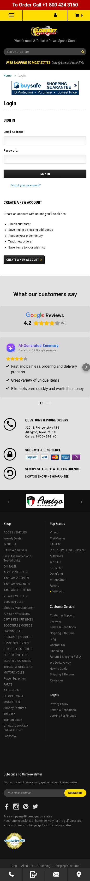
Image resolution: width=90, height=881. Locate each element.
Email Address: (14, 132)
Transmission (13, 719)
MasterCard (55, 457)
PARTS (8, 684)
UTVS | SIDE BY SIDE (17, 643)
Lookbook (10, 736)
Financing (56, 651)
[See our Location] (79, 874)
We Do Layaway (60, 662)
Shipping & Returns (62, 633)
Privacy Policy (59, 704)
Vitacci (54, 532)
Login (22, 75)
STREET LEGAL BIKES (17, 649)
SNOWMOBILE (13, 631)
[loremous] (45, 501)
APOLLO (55, 562)
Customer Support (62, 615)
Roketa (54, 585)
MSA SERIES (12, 702)
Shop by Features (15, 708)
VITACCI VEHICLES (16, 596)
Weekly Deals (13, 538)
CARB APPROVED (15, 550)
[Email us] (56, 874)
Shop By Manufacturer (18, 607)
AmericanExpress (65, 457)
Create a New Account (22, 259)
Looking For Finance (63, 715)
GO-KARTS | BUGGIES (17, 637)
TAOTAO (55, 544)
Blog (53, 639)
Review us (57, 680)
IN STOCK (10, 544)
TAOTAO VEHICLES (16, 578)
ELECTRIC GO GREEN (17, 660)
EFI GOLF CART (13, 696)
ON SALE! (10, 566)
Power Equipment (15, 678)
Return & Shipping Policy (66, 656)
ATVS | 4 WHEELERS (17, 613)
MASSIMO (56, 556)
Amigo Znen (58, 579)
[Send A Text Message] (34, 874)
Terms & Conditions (63, 627)
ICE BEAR (56, 568)
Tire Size (9, 714)
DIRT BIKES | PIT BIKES (18, 619)
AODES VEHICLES (15, 532)
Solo (76, 457)
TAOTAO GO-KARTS (17, 584)
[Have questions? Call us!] (11, 874)
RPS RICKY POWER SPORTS (68, 550)
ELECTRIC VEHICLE (16, 655)
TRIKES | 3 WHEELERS (18, 666)
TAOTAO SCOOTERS (17, 590)
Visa (44, 457)
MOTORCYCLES (14, 672)
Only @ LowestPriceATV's (45, 63)
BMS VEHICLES (13, 601)
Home (8, 75)
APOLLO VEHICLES (16, 572)
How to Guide (58, 668)
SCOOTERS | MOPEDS (18, 625)
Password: (11, 150)
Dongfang (56, 573)
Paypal (31, 457)
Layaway (55, 621)
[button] (45, 88)
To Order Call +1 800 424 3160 (45, 5)
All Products (12, 690)
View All (58, 591)
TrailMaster (57, 538)
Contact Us (57, 645)
